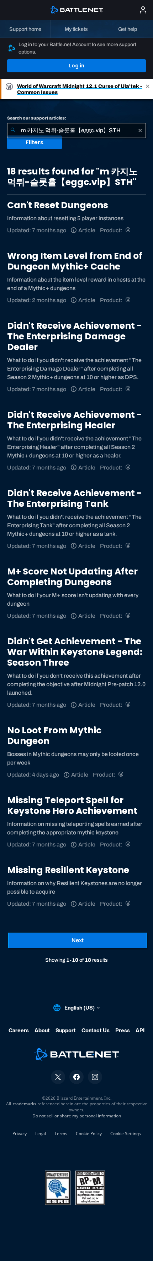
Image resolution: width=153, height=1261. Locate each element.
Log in (76, 65)
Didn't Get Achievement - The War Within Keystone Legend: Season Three (74, 652)
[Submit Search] (13, 130)
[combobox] (76, 130)
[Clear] (140, 130)
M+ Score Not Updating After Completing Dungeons (72, 576)
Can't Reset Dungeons (57, 205)
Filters (34, 142)
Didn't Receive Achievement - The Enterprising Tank (74, 498)
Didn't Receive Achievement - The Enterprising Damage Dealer (74, 336)
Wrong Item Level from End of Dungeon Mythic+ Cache (74, 261)
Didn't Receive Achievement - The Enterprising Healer (74, 420)
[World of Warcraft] (128, 230)
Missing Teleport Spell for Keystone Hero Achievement (72, 805)
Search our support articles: (36, 118)
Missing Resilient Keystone (68, 870)
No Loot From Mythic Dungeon (54, 735)
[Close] (147, 89)
